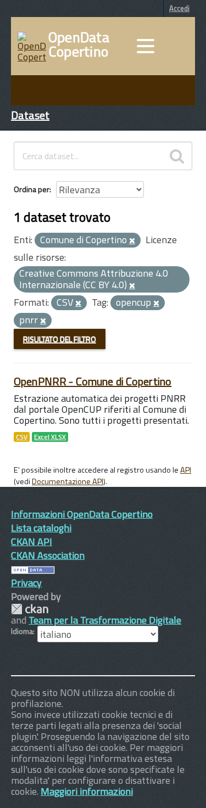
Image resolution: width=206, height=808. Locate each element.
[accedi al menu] (145, 46)
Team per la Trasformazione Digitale (105, 620)
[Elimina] (132, 241)
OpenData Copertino (78, 44)
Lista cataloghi (41, 527)
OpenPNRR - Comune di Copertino (92, 381)
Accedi (179, 8)
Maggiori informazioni (87, 791)
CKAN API (31, 541)
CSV (21, 437)
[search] (177, 156)
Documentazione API (67, 481)
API (185, 470)
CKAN (29, 609)
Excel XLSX (50, 437)
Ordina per (31, 189)
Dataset (30, 115)
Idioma (22, 631)
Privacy (26, 582)
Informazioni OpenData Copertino (82, 514)
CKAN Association (48, 555)
